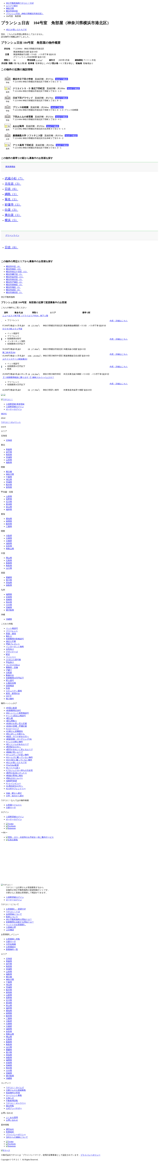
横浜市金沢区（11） (15, 277)
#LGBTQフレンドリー (16, 789)
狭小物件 (10, 699)
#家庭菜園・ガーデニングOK (19, 739)
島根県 (9, 563)
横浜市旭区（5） (13, 287)
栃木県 (9, 485)
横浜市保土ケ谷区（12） (17, 272)
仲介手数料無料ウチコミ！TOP (20, 3)
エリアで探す (12, 6)
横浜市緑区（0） (13, 290)
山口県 (9, 568)
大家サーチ (11, 807)
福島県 (9, 462)
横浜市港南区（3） (14, 285)
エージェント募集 (14, 1095)
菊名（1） (11, 199)
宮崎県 (9, 607)
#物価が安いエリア (14, 752)
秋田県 (9, 455)
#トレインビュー (13, 783)
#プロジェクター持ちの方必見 (19, 770)
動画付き (10, 675)
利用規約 (10, 1132)
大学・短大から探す (15, 796)
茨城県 (9, 482)
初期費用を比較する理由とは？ (20, 922)
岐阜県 (9, 524)
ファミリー (11, 657)
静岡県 (9, 521)
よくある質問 (12, 1117)
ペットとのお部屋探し (16, 925)
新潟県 (9, 504)
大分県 (9, 605)
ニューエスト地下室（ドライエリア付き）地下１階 (25, 316)
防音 (8, 688)
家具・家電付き (13, 693)
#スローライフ (12, 729)
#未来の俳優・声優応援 (16, 726)
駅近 (8, 654)
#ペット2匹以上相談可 (16, 716)
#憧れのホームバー (14, 778)
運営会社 (10, 1129)
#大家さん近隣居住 (14, 731)
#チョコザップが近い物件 (17, 755)
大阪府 (9, 536)
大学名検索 (11, 944)
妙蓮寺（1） (13, 204)
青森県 (9, 449)
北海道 (9, 440)
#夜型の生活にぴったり (16, 773)
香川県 (9, 580)
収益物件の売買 (13, 1093)
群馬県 (9, 487)
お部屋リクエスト (14, 805)
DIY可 (9, 696)
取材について (12, 917)
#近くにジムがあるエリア (17, 744)
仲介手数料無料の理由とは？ (19, 919)
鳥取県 (9, 566)
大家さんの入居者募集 (16, 1090)
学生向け (10, 662)
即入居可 (10, 680)
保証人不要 (11, 641)
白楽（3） (11, 209)
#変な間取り (11, 721)
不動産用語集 (12, 1101)
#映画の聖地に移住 (14, 776)
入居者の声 (11, 927)
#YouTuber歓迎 (12, 765)
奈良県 (9, 546)
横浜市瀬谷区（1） (14, 292)
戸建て (9, 670)
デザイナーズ (12, 652)
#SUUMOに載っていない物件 (19, 760)
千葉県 (9, 477)
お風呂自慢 (11, 683)
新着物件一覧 (12, 949)
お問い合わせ (12, 1120)
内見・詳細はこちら (119, 321)
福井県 (9, 509)
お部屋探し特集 (13, 939)
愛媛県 (9, 577)
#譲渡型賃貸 (11, 781)
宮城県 (9, 457)
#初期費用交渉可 (13, 710)
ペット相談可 (12, 628)
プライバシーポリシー (16, 1134)
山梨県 (9, 496)
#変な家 (9, 718)
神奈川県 (10, 8)
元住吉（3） (13, 183)
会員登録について (14, 914)
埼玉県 (9, 479)
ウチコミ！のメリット (11, 422)
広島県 (9, 560)
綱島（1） (11, 194)
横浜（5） (11, 220)
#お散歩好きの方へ (14, 786)
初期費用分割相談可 (15, 639)
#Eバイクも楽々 (13, 768)
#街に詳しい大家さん (15, 734)
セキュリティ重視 (14, 691)
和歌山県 (10, 549)
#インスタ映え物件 (14, 742)
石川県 (9, 502)
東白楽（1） (13, 215)
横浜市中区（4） (13, 266)
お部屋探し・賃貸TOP (16, 909)
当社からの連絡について (17, 1137)
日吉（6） (11, 188)
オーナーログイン (14, 409)
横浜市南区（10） (14, 269)
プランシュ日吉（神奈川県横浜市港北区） (25, 14)
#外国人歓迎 (11, 708)
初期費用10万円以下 (15, 678)
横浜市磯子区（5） (14, 274)
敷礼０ (9, 636)
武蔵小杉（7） (14, 178)
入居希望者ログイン (15, 407)
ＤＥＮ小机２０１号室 (12, 329)
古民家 (9, 673)
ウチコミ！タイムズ (15, 1087)
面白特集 (10, 1106)
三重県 (9, 526)
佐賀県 (9, 597)
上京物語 (10, 930)
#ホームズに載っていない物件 (19, 757)
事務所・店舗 (12, 667)
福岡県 (9, 594)
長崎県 (9, 600)
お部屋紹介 (11, 947)
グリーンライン (12, 235)
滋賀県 (9, 543)
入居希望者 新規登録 (15, 404)
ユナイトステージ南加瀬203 (14, 359)
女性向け (10, 649)
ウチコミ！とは (13, 912)
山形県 (9, 460)
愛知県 (9, 519)
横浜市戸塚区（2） (14, 282)
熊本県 (9, 602)
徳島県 (9, 585)
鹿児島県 (10, 610)
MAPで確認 (61, 79)
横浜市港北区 (12, 11)
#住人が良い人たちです (16, 30)
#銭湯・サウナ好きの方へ (17, 736)
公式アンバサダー (14, 1108)
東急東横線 (10, 167)
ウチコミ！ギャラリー (16, 1103)
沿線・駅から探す (14, 793)
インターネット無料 (15, 647)
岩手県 (9, 452)
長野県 (9, 499)
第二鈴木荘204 (8, 352)
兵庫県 (9, 538)
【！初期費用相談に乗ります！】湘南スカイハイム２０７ (28, 377)
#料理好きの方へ (13, 747)
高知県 (9, 583)
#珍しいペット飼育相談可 (17, 713)
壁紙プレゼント (13, 644)
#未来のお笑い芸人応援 (16, 723)
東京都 (9, 472)
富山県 (9, 507)
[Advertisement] (79, 862)
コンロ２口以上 (13, 665)
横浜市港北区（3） (14, 279)
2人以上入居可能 (13, 660)
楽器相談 (10, 686)
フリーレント (12, 631)
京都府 (9, 541)
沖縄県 (9, 619)
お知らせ (10, 1098)
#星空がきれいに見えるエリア (19, 749)
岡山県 (9, 558)
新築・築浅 (11, 634)
